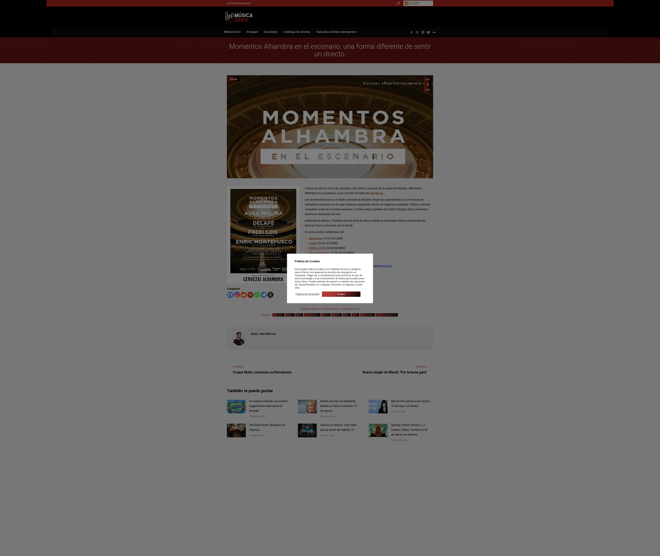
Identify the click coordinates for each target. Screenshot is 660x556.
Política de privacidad (307, 294)
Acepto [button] (341, 294)
